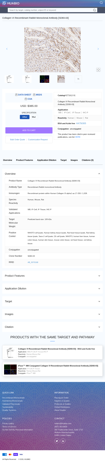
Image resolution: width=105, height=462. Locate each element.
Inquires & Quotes (62, 401)
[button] (7, 49)
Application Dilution (46, 160)
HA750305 (81, 123)
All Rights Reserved (9, 459)
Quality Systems (9, 410)
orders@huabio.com (62, 423)
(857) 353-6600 (60, 427)
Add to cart (28, 130)
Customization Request (38, 139)
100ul (24, 117)
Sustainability (7, 407)
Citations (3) (87, 160)
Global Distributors (62, 407)
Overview (7, 160)
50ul (34, 117)
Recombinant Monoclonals (13, 398)
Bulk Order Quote (17, 139)
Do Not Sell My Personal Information (17, 430)
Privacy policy (8, 423)
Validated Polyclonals (11, 404)
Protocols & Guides (62, 404)
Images (74, 160)
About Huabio (60, 410)
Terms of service (9, 427)
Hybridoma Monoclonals (12, 401)
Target (63, 160)
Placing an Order (61, 398)
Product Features (24, 160)
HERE (77, 137)
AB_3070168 (33, 262)
